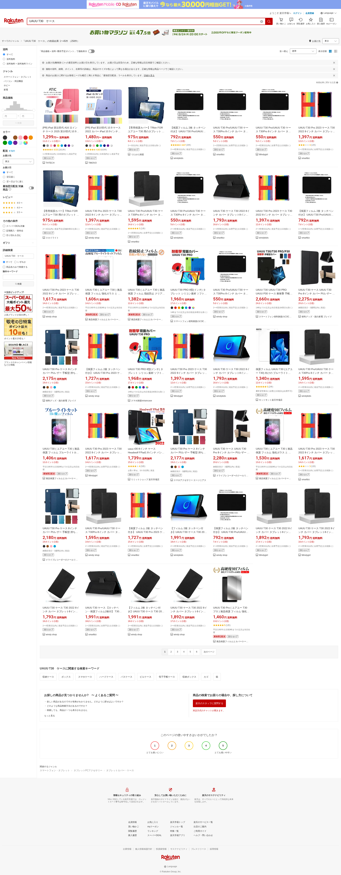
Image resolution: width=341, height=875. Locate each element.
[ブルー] (10, 143)
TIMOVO (92, 163)
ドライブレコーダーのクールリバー (233, 476)
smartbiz (220, 154)
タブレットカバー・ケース (120, 770)
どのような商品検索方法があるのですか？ (67, 706)
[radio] (4, 54)
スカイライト (52, 238)
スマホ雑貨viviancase (141, 401)
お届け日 (7, 167)
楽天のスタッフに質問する (209, 703)
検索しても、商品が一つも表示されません (67, 710)
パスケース (126, 676)
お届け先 (7, 155)
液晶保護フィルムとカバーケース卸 (105, 319)
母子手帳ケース (167, 676)
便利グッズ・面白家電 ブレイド (317, 317)
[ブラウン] (15, 137)
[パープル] (15, 143)
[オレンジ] (31, 137)
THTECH (50, 163)
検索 (19, 123)
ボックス (66, 676)
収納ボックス (189, 676)
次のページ (209, 652)
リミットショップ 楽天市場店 (145, 479)
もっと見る (49, 715)
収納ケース (48, 676)
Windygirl (263, 154)
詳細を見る (149, 75)
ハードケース (106, 676)
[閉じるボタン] (334, 63)
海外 (13, 151)
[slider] (3, 110)
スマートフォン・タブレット (55, 770)
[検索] (269, 21)
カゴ (206, 676)
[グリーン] (5, 143)
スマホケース (85, 676)
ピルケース (145, 676)
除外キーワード (10, 271)
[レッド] (25, 137)
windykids (178, 158)
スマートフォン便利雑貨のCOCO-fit (190, 321)
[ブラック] (5, 137)
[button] (328, 13)
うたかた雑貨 (137, 154)
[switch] (31, 188)
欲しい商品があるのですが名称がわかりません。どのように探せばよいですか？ (85, 701)
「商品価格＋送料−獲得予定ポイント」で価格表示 (63, 51)
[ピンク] (20, 137)
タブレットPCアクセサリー (88, 770)
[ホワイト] (10, 137)
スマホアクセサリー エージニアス (190, 480)
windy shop (93, 238)
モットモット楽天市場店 (270, 400)
